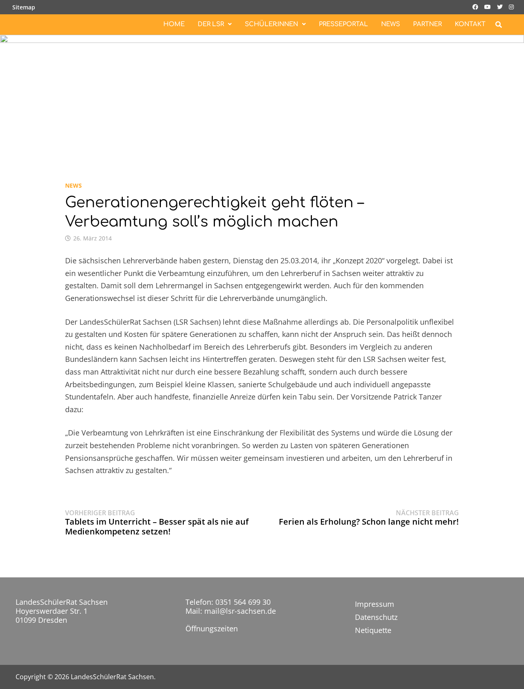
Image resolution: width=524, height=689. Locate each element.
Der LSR (211, 24)
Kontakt (470, 24)
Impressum (374, 604)
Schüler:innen (271, 24)
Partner (427, 24)
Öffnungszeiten (211, 628)
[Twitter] (501, 6)
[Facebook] (476, 6)
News (390, 24)
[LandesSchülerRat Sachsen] (262, 98)
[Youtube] (488, 6)
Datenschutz (376, 617)
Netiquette (373, 630)
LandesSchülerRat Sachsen (112, 676)
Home (174, 24)
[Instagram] (511, 6)
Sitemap (23, 7)
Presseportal (343, 24)
